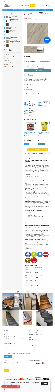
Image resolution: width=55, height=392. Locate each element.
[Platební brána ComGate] (9, 379)
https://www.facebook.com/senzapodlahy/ (14, 337)
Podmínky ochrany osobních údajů (35, 334)
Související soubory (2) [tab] (32, 153)
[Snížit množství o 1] (43, 67)
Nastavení (10, 389)
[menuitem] (7, 10)
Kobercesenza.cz (33, 375)
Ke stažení (31, 339)
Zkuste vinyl (6, 366)
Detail (26, 144)
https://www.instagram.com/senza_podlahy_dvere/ (16, 339)
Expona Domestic (38, 267)
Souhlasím (44, 383)
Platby (30, 337)
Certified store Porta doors (23, 375)
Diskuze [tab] (45, 153)
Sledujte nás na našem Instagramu (29, 291)
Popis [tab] (25, 153)
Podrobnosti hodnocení (41, 19)
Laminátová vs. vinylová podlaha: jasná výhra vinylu (14, 368)
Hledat (32, 5)
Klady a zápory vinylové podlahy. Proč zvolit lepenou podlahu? (14, 363)
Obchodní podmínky (26, 1)
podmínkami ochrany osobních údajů (23, 353)
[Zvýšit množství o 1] (43, 66)
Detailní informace (27, 89)
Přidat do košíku (38, 70)
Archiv (6, 370)
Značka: (28, 21)
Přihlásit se (8, 356)
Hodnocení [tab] (40, 153)
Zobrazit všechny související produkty (37, 149)
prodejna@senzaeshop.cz (11, 333)
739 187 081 (8, 335)
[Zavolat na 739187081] (6, 1)
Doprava (30, 336)
